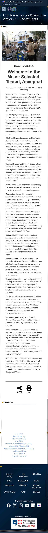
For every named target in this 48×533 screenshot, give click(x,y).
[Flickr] (39, 505)
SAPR (36, 481)
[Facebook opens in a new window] (9, 505)
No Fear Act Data (19, 451)
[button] (11, 4)
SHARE (19, 392)
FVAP (23, 492)
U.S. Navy (19, 434)
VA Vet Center (9, 492)
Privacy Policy (19, 453)
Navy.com (9, 485)
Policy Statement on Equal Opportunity (19, 448)
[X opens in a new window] (15, 505)
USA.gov (23, 485)
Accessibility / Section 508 (19, 446)
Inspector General (19, 456)
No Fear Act (23, 481)
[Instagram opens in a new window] (21, 505)
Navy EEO (19, 441)
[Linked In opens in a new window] (33, 505)
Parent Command (19, 439)
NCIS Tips (37, 474)
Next (42, 45)
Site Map (36, 492)
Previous (5, 45)
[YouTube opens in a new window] (27, 505)
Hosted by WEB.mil (23, 517)
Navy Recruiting (19, 436)
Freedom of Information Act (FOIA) (18, 444)
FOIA (9, 481)
